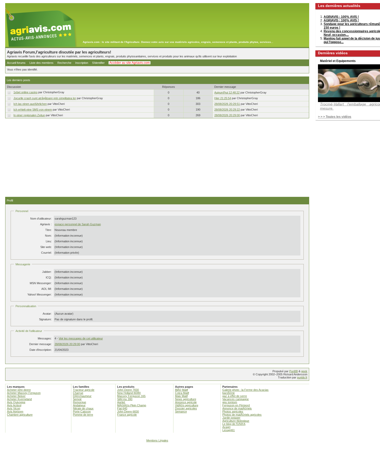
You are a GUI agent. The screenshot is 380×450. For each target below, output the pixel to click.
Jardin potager (231, 417)
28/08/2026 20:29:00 (227, 115)
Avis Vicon (13, 408)
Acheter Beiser (16, 396)
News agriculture (185, 399)
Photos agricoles (232, 411)
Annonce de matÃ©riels (237, 408)
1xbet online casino (25, 92)
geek (304, 371)
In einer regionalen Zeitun (29, 115)
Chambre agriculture (20, 414)
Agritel (121, 402)
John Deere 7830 (128, 389)
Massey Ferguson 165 (131, 396)
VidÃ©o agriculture (186, 405)
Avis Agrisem (15, 411)
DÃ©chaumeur (82, 396)
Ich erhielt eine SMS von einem (32, 109)
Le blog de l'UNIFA (233, 423)
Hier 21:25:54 (222, 98)
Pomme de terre (83, 414)
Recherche (64, 62)
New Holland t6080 (129, 392)
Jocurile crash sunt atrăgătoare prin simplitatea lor (44, 98)
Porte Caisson (82, 411)
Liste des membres (41, 62)
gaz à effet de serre (234, 396)
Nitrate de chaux (83, 408)
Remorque (79, 402)
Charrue (78, 392)
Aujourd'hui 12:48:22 (227, 92)
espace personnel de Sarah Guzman (78, 224)
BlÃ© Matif (181, 389)
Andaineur (79, 405)
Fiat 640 (122, 408)
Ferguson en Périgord (236, 405)
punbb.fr (302, 377)
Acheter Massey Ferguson (24, 392)
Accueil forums (16, 62)
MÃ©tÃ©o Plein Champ (131, 405)
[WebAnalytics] (190, 447)
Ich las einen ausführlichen (30, 103)
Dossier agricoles (186, 408)
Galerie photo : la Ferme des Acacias (245, 389)
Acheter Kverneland (19, 399)
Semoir (77, 399)
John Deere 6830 (128, 411)
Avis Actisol (14, 405)
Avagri (226, 427)
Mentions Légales (157, 440)
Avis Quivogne (16, 402)
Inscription (81, 62)
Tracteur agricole (83, 389)
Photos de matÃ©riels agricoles (242, 414)
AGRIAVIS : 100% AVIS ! (341, 17)
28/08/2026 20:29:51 (227, 103)
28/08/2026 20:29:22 (227, 109)
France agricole (127, 414)
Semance (181, 411)
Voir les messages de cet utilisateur (81, 338)
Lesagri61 (228, 430)
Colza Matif (182, 392)
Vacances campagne (235, 399)
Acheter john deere (19, 389)
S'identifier (98, 62)
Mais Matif (181, 396)
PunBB (293, 371)
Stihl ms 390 (124, 399)
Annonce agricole (186, 402)
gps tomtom (229, 402)
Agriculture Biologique (235, 420)
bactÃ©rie (228, 392)
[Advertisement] (157, 157)
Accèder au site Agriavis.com (129, 63)
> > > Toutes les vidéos (334, 117)
